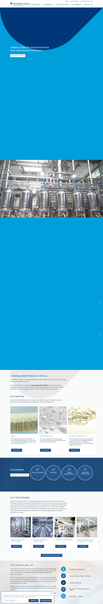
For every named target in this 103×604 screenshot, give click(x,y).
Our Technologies (61, 4)
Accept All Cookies (46, 600)
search (92, 1)
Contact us (88, 4)
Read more (16, 450)
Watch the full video (18, 55)
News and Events (75, 1)
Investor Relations (85, 1)
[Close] (51, 593)
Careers (67, 1)
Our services (36, 4)
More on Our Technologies (51, 555)
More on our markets (20, 475)
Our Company (76, 4)
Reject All (33, 600)
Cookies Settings (10, 600)
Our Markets (48, 4)
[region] (27, 597)
